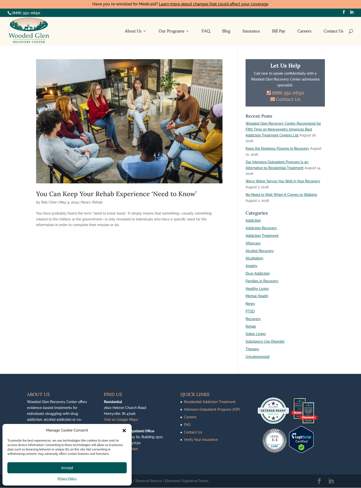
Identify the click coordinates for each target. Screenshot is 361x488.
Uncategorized (257, 357)
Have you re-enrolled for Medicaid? (180, 4)
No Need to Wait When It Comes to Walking (281, 195)
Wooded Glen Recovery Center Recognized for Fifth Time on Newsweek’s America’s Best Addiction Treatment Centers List (283, 129)
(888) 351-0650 (26, 13)
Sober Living (256, 334)
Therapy (252, 349)
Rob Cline (49, 202)
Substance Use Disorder (265, 341)
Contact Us (333, 31)
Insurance (251, 31)
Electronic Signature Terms (186, 481)
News (86, 202)
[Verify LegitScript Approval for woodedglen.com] (301, 452)
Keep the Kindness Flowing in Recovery (277, 148)
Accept (67, 468)
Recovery (253, 319)
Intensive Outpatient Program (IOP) (212, 409)
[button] (124, 430)
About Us (133, 31)
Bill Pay (278, 31)
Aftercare (253, 243)
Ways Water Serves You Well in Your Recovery (283, 181)
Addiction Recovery (261, 228)
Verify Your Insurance (201, 440)
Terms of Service (148, 481)
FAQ (206, 31)
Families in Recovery (262, 281)
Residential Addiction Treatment (210, 402)
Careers (304, 31)
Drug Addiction (258, 273)
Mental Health (257, 296)
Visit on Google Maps (121, 419)
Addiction (253, 220)
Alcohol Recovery (260, 251)
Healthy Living (257, 289)
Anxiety (251, 266)
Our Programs (171, 31)
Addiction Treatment (262, 236)
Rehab (97, 202)
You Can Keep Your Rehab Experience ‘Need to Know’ (116, 194)
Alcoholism (254, 258)
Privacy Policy (67, 478)
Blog (226, 31)
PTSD (250, 311)
